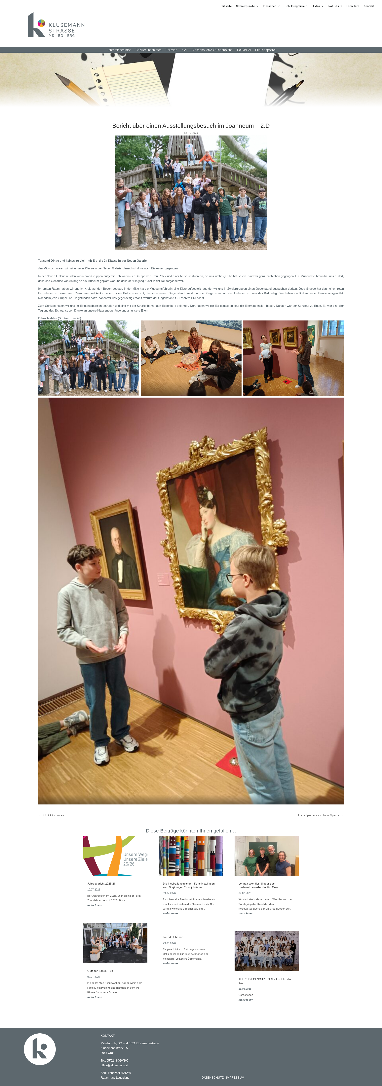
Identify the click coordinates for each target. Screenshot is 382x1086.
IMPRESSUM (235, 1077)
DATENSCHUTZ (213, 1077)
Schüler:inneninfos (149, 50)
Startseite (225, 6)
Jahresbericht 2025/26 (101, 883)
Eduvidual (244, 50)
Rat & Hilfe (335, 6)
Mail (184, 50)
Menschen (269, 6)
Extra (316, 6)
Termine (171, 50)
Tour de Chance (173, 937)
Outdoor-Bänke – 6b (100, 970)
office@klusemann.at (114, 1065)
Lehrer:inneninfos (118, 50)
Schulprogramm (295, 6)
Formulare (352, 6)
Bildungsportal (265, 50)
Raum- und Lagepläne (115, 1077)
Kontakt (368, 6)
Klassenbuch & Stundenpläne (212, 50)
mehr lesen (94, 905)
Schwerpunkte (245, 6)
